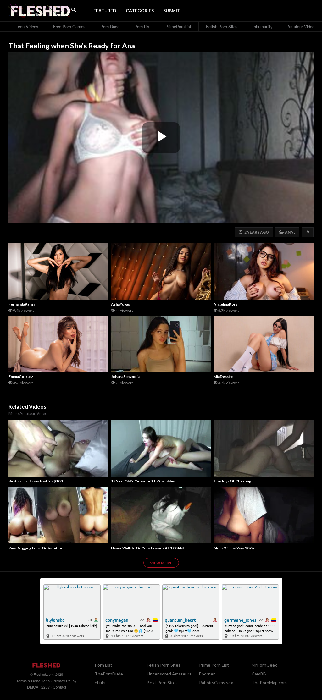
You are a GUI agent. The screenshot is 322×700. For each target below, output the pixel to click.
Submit (171, 10)
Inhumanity (263, 27)
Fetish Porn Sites (222, 27)
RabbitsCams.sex (216, 682)
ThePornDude (109, 673)
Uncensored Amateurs (169, 673)
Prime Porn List (214, 665)
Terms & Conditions (33, 680)
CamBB (259, 673)
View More (161, 562)
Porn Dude (109, 27)
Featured (104, 10)
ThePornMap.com (269, 682)
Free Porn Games (69, 27)
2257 (45, 687)
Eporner (207, 673)
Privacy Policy (64, 680)
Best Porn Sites (162, 682)
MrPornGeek (264, 665)
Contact (59, 687)
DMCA (32, 687)
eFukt (100, 682)
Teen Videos (27, 27)
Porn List (142, 27)
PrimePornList (178, 27)
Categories (140, 10)
